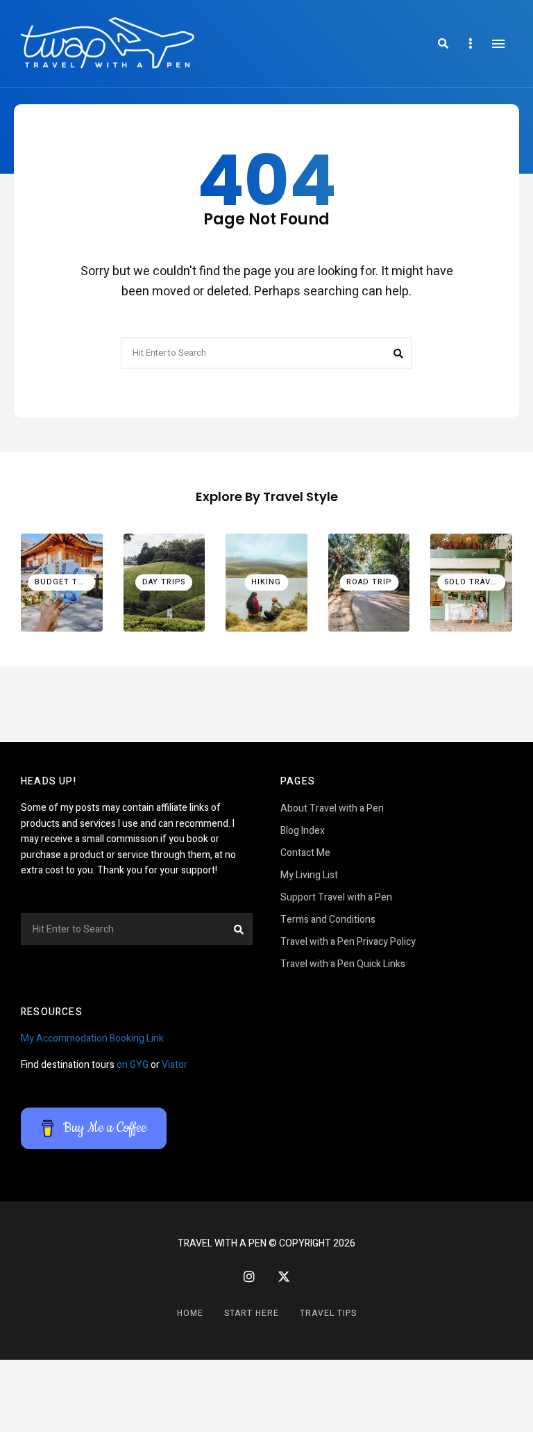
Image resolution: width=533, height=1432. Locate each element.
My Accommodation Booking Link (92, 1038)
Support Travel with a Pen (336, 897)
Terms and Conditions (327, 919)
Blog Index (302, 830)
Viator (174, 1064)
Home (190, 1313)
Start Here (251, 1313)
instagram (249, 1276)
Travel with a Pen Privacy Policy (348, 942)
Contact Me (305, 853)
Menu (498, 44)
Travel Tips (328, 1313)
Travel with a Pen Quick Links (342, 964)
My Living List (309, 875)
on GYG (133, 1064)
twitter (283, 1277)
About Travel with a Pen (332, 808)
